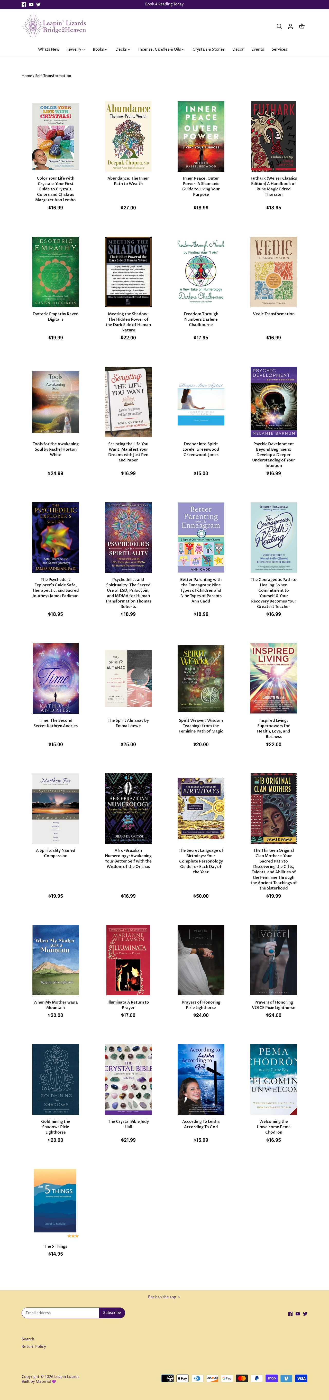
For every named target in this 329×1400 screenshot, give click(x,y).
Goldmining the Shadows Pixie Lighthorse (55, 1127)
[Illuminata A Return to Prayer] (128, 960)
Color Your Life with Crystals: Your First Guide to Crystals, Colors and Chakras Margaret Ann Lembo (55, 189)
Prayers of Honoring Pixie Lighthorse (201, 1005)
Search (28, 1339)
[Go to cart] (302, 26)
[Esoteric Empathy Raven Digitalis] (55, 272)
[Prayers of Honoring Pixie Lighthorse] (201, 960)
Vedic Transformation (274, 314)
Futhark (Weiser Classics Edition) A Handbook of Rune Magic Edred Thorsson (274, 186)
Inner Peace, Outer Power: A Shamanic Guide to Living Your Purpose (201, 186)
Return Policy (34, 1346)
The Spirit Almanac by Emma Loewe (128, 723)
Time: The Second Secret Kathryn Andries (55, 723)
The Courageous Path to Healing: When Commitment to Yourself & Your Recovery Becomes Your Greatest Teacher (274, 593)
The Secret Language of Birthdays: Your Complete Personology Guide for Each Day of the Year (201, 861)
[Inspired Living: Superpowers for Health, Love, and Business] (273, 678)
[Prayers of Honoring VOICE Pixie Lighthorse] (273, 960)
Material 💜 (46, 1381)
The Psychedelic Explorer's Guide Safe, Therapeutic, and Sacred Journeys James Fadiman (55, 587)
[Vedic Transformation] (273, 272)
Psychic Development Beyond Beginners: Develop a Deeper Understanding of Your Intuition (273, 454)
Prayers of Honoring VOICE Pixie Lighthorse (273, 1005)
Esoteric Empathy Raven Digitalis (55, 316)
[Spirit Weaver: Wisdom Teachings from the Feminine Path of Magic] (201, 678)
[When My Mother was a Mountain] (55, 960)
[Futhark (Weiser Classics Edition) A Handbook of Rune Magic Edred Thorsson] (273, 136)
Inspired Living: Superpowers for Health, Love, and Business (273, 728)
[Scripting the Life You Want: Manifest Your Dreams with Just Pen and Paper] (128, 402)
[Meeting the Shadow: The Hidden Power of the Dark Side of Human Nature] (128, 272)
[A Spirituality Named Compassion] (55, 808)
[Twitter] (38, 4)
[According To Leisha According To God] (201, 1079)
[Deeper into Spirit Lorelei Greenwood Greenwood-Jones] (201, 402)
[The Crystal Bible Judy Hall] (128, 1079)
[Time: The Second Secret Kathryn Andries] (55, 678)
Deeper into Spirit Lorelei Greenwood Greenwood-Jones (200, 449)
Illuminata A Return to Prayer (128, 1005)
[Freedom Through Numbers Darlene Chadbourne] (201, 272)
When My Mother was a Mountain (55, 1005)
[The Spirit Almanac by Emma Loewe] (128, 678)
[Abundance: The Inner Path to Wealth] (128, 136)
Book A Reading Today (164, 4)
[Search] (279, 26)
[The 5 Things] (55, 1204)
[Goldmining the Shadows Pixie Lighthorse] (55, 1079)
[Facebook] (24, 4)
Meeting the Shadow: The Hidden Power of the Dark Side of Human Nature (128, 322)
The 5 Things (55, 1246)
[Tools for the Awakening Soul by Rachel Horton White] (55, 402)
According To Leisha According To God (201, 1124)
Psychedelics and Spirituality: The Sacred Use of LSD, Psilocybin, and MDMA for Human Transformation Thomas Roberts (128, 593)
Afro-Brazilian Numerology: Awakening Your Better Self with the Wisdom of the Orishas (128, 858)
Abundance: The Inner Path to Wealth (128, 181)
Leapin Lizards (66, 1377)
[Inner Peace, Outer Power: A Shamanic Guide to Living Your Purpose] (201, 136)
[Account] (290, 26)
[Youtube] (31, 4)
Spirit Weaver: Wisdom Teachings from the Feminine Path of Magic (201, 726)
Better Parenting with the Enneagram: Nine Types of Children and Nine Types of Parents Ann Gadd (201, 590)
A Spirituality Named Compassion (55, 853)
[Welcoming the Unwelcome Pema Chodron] (273, 1079)
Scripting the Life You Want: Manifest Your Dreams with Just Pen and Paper (128, 452)
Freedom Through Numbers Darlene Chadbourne (201, 319)
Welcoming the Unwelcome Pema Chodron (274, 1127)
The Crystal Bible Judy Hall (128, 1124)
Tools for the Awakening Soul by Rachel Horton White (56, 449)
